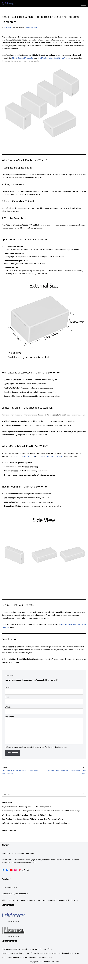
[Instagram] (15, 870)
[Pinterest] (19, 870)
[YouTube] (11, 870)
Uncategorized (31, 27)
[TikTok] (23, 870)
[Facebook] (7, 870)
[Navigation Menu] (83, 4)
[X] (27, 870)
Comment (9, 717)
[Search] (83, 794)
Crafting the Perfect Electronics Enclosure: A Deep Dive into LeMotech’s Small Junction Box (36, 823)
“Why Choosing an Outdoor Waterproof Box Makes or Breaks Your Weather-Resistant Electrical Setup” (41, 811)
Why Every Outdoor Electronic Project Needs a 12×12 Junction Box (27, 815)
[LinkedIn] (3, 870)
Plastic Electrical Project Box (23, 58)
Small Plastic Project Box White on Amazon (54, 58)
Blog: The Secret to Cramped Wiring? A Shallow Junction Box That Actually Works (32, 819)
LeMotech (7, 27)
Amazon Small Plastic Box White (50, 456)
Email (7, 697)
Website (8, 707)
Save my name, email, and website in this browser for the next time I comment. (37, 747)
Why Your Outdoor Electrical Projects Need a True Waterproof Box (27, 807)
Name (8, 687)
